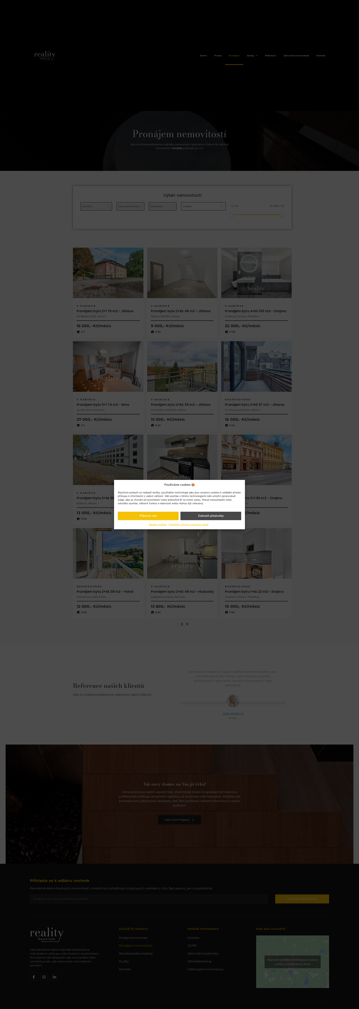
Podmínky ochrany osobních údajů (188, 524)
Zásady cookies (158, 524)
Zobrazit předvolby (211, 516)
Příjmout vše (148, 516)
